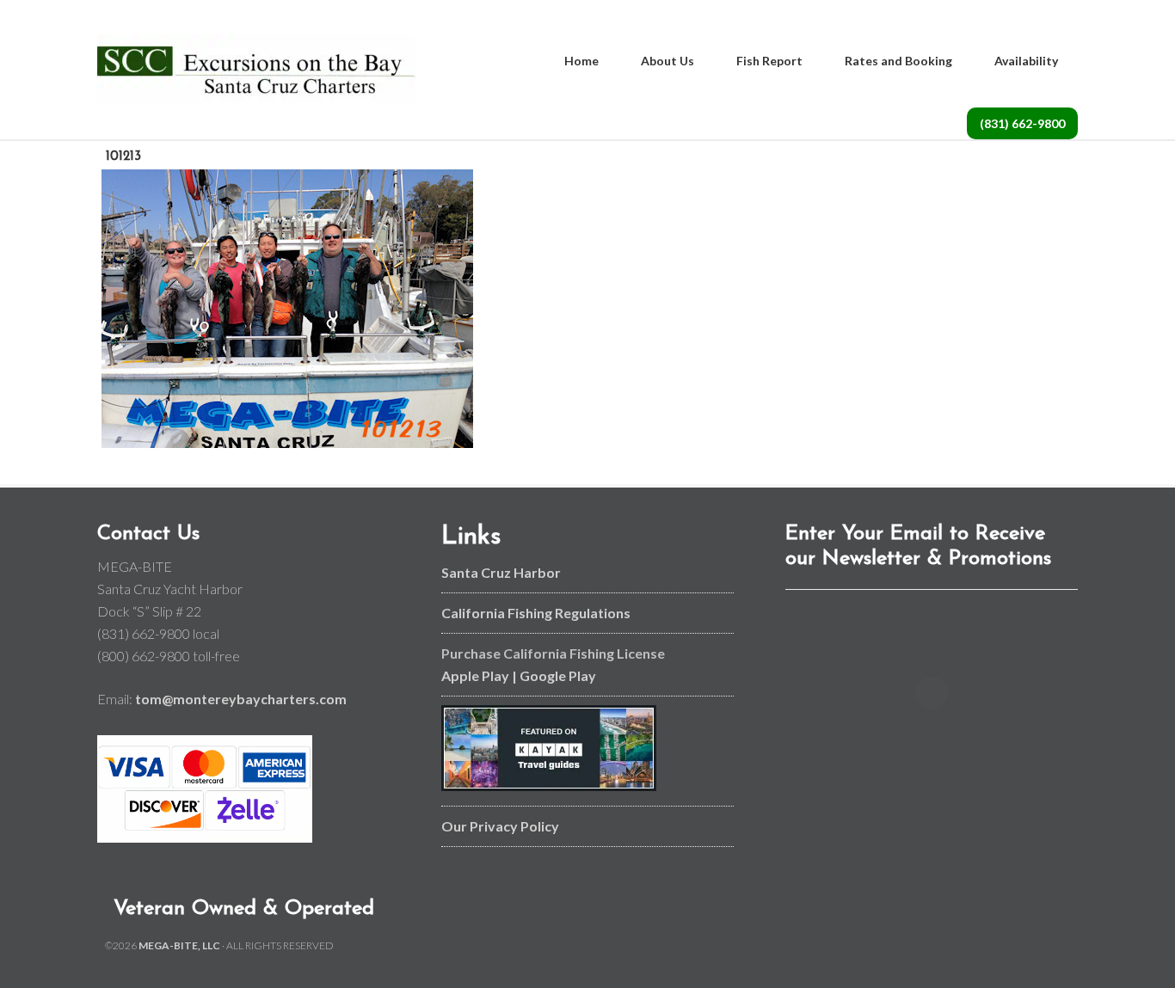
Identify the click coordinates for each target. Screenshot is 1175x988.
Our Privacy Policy (500, 826)
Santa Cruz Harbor (501, 572)
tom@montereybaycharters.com (241, 698)
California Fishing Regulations (536, 612)
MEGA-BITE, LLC (179, 945)
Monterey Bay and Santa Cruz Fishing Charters (256, 68)
